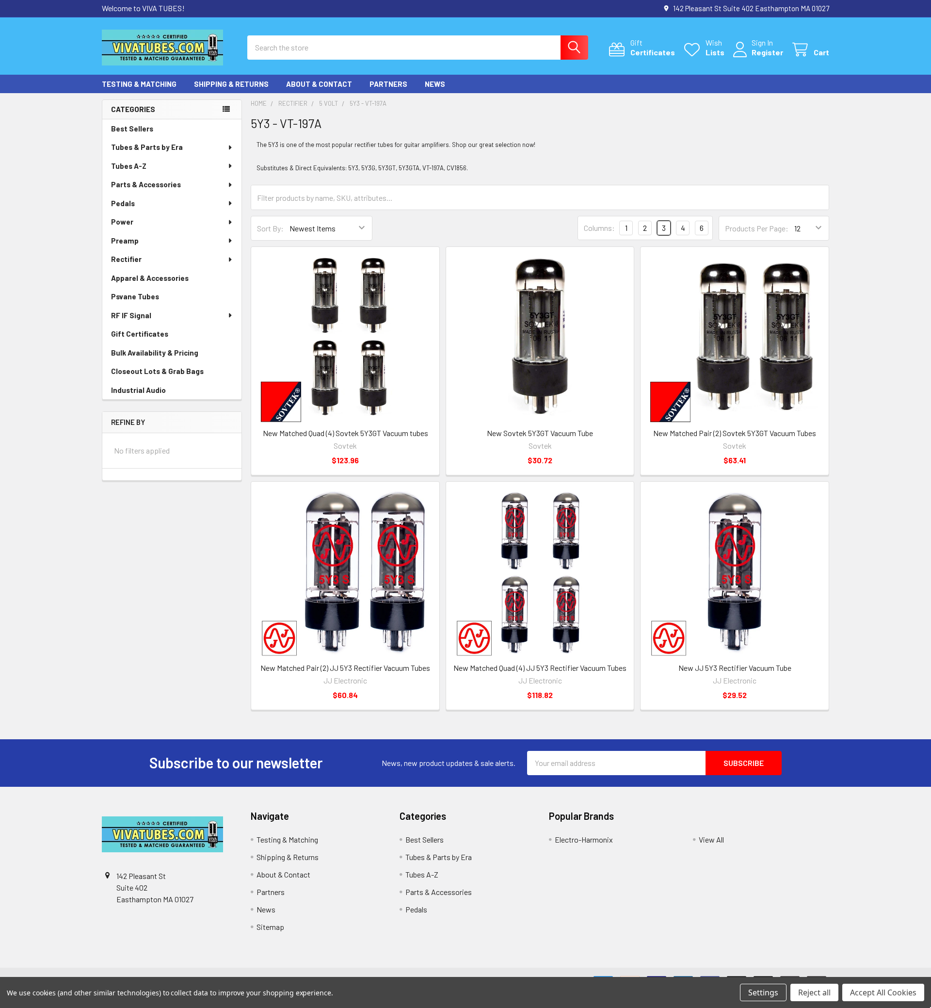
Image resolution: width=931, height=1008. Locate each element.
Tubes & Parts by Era (147, 147)
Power (122, 221)
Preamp (125, 240)
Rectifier (126, 259)
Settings (763, 992)
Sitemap (270, 926)
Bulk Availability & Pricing (154, 352)
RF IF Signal (131, 315)
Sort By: (270, 228)
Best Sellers (132, 128)
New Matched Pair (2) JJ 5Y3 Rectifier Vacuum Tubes (345, 667)
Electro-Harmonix (584, 839)
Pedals (123, 203)
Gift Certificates (139, 333)
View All (711, 839)
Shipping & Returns (231, 84)
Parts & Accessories (146, 184)
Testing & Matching (139, 84)
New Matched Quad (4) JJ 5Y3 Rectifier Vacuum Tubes (539, 667)
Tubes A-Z (128, 166)
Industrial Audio (138, 390)
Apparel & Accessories (150, 278)
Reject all (814, 992)
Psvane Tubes (135, 296)
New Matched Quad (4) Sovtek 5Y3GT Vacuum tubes (345, 433)
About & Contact (319, 84)
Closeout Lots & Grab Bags (157, 371)
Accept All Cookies (883, 992)
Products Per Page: (756, 228)
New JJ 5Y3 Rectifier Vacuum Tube (734, 667)
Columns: (599, 227)
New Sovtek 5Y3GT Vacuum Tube (540, 433)
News (435, 84)
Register (767, 52)
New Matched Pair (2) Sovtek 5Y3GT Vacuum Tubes (734, 433)
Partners (388, 84)
